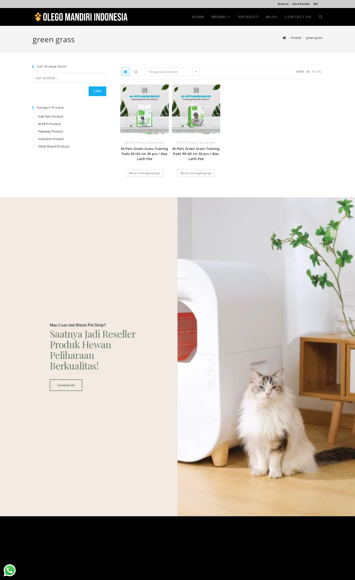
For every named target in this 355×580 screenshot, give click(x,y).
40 (313, 72)
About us (283, 4)
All (320, 72)
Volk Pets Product (51, 116)
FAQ (315, 4)
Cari (97, 91)
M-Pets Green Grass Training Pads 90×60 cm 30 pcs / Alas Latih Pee (196, 153)
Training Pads (155, 143)
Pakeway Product (50, 131)
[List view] (136, 72)
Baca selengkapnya (144, 173)
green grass (314, 37)
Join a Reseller (301, 4)
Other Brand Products (54, 146)
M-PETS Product (135, 143)
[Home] (284, 37)
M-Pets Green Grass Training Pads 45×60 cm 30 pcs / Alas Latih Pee (144, 153)
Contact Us (66, 385)
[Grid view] (125, 72)
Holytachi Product (51, 139)
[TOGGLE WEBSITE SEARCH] (320, 17)
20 (307, 72)
